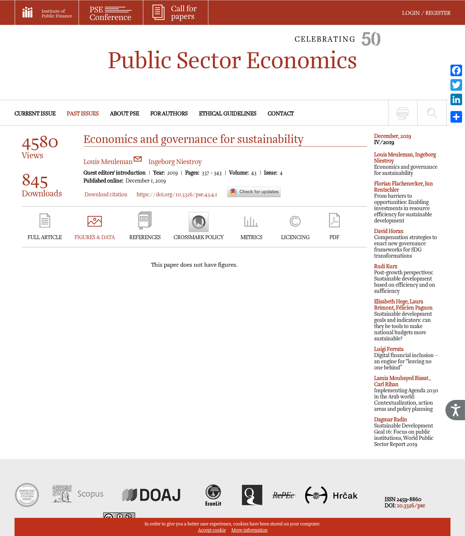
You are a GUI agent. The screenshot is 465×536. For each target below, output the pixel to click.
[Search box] (432, 112)
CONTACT (281, 113)
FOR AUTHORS (169, 113)
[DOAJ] (151, 506)
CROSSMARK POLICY (198, 237)
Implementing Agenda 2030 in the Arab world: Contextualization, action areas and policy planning (406, 393)
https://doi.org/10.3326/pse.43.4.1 (177, 195)
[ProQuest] (252, 506)
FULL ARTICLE (45, 237)
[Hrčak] (331, 506)
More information (249, 530)
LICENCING (295, 237)
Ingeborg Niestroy (175, 162)
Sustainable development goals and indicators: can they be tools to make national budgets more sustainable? (403, 320)
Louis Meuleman (109, 162)
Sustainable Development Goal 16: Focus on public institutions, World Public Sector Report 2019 (403, 432)
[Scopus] (77, 506)
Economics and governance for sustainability (405, 164)
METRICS (251, 237)
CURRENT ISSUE (35, 113)
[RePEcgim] (283, 506)
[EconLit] (214, 506)
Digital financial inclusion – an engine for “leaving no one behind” (406, 358)
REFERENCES (145, 237)
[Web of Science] (27, 506)
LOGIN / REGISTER (426, 13)
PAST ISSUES (83, 113)
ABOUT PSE (124, 113)
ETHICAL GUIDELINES (227, 113)
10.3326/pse (411, 506)
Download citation (106, 195)
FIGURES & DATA (94, 237)
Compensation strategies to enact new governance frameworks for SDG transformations (405, 243)
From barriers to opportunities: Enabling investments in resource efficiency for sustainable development (403, 202)
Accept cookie (212, 530)
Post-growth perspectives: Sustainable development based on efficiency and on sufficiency (404, 278)
